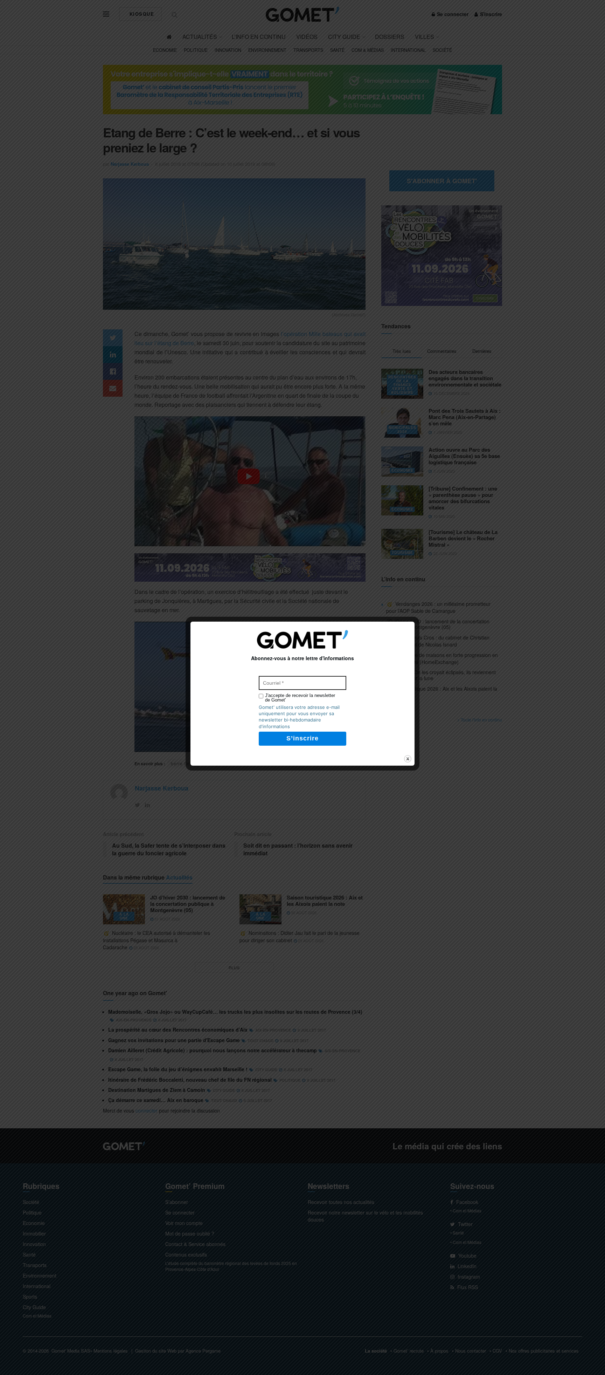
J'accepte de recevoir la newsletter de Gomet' (300, 697)
